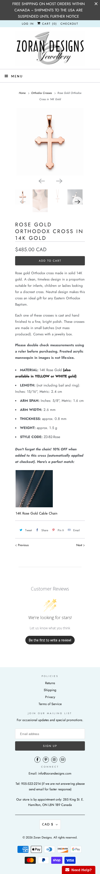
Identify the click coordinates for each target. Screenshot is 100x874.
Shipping (50, 690)
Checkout (69, 24)
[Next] (59, 180)
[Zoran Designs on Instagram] (54, 760)
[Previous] (41, 180)
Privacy (50, 697)
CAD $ (47, 824)
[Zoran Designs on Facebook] (37, 760)
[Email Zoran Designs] (63, 760)
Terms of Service (50, 704)
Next (79, 545)
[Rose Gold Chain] (34, 506)
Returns (50, 683)
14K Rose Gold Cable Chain (36, 513)
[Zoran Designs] (50, 48)
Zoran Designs (42, 837)
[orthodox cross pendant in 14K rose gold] (50, 141)
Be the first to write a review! (50, 640)
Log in (28, 24)
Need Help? (80, 870)
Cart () (49, 24)
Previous (23, 545)
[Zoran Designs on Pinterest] (46, 760)
